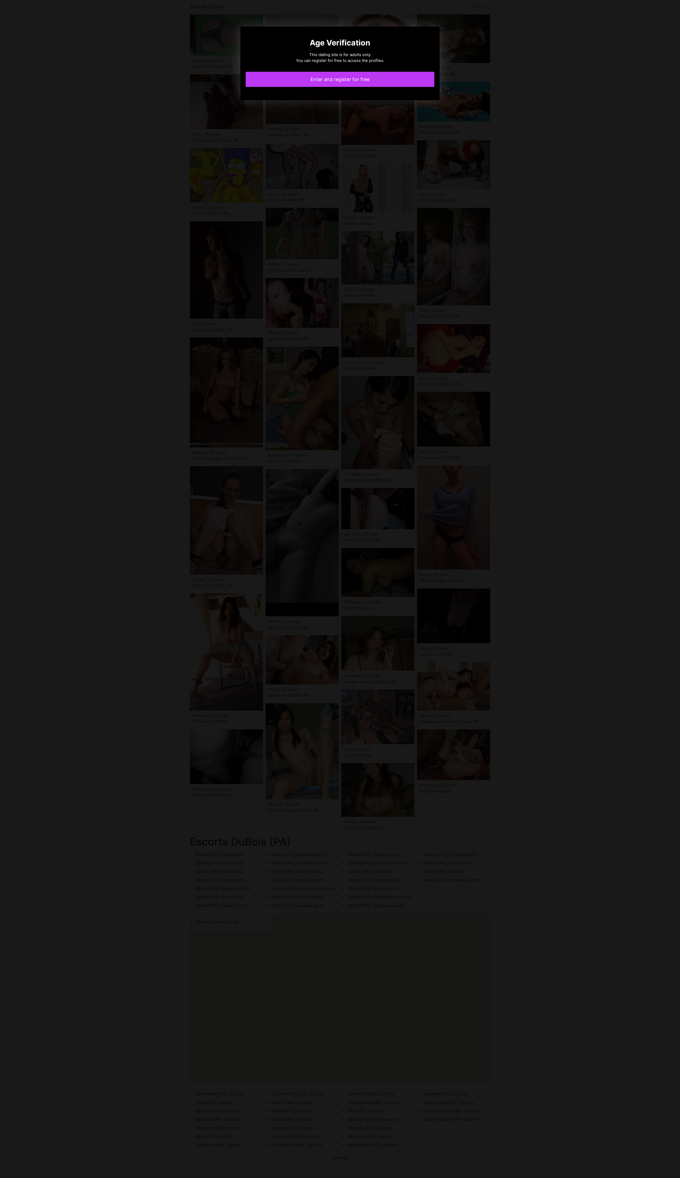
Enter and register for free (340, 79)
